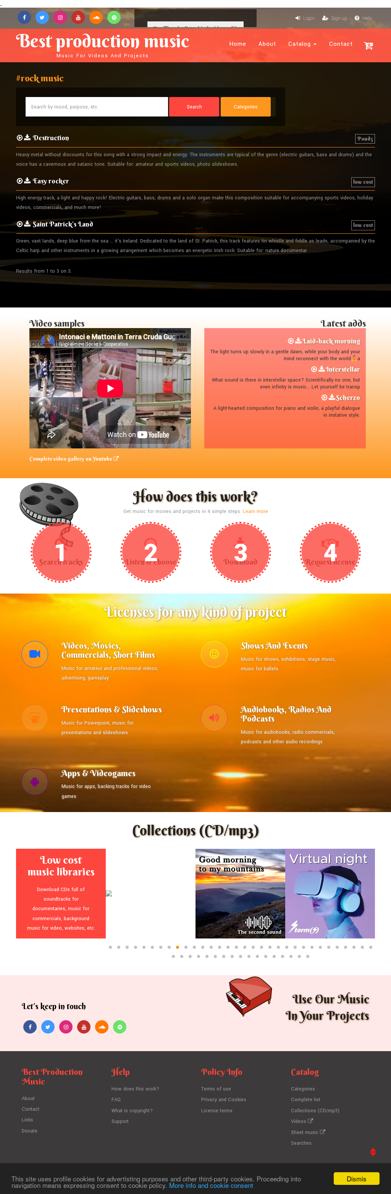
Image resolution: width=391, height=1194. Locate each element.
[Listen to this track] (19, 138)
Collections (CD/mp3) (315, 1110)
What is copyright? (132, 1110)
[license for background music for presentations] (34, 720)
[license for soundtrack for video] (34, 656)
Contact (341, 44)
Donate (29, 1131)
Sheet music (305, 1132)
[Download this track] (298, 341)
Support (120, 1121)
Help (366, 18)
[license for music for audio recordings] (214, 720)
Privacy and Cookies (223, 1099)
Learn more (255, 511)
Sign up (338, 18)
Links (27, 1119)
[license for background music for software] (34, 783)
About (267, 44)
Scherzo (348, 397)
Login (308, 18)
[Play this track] (290, 341)
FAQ (116, 1099)
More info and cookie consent (211, 1185)
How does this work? (135, 1089)
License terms (217, 1110)
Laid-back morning (331, 341)
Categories (303, 1089)
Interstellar (343, 369)
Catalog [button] (300, 44)
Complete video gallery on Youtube (71, 458)
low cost (363, 181)
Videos (299, 1121)
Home (237, 44)
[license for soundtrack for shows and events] (214, 656)
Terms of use (216, 1089)
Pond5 (365, 138)
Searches (301, 1143)
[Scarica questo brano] (27, 138)
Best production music (102, 44)
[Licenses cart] (368, 45)
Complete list (305, 1099)
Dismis (357, 1178)
